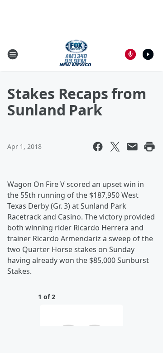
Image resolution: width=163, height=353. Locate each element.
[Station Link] (75, 54)
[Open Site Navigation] (12, 54)
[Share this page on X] (115, 146)
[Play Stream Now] (148, 54)
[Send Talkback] (130, 54)
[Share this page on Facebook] (97, 146)
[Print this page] (149, 146)
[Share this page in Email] (132, 146)
